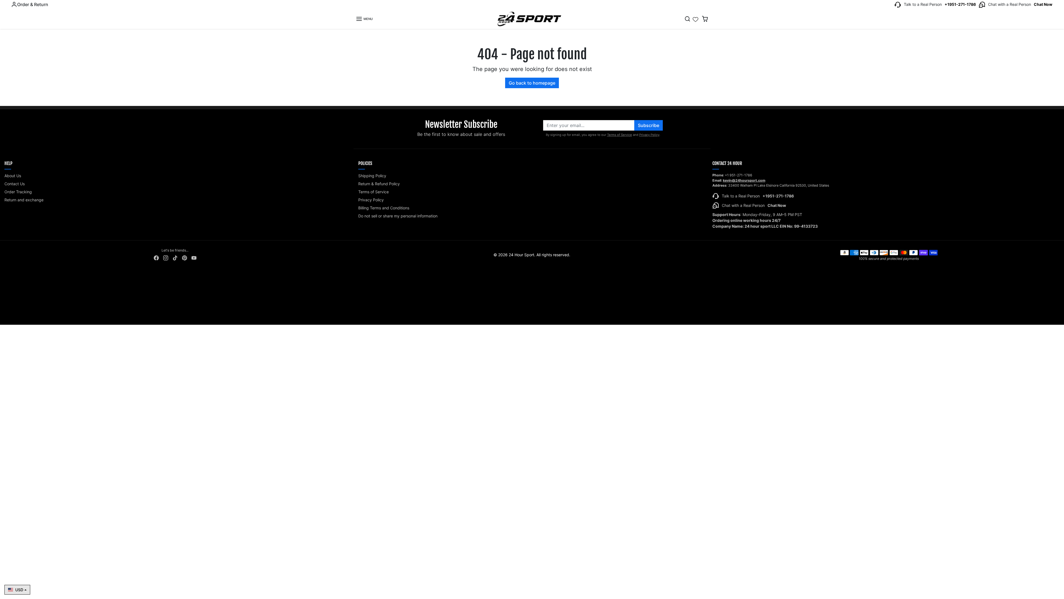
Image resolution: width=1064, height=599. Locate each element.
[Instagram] (165, 257)
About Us (12, 175)
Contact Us (14, 183)
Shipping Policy (372, 175)
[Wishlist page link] (695, 19)
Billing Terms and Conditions (383, 207)
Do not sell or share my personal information (398, 216)
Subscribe (648, 125)
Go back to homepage (532, 83)
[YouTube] (194, 257)
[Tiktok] (175, 257)
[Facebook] (156, 257)
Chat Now (1043, 4)
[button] (364, 18)
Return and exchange (24, 199)
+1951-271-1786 (960, 4)
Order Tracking (18, 191)
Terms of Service (619, 135)
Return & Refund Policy (379, 183)
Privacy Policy (649, 135)
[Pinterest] (184, 257)
